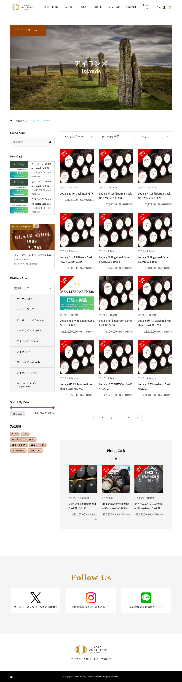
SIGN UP (146, 7)
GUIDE (83, 7)
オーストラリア (25, 309)
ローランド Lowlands (28, 362)
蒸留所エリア (21, 288)
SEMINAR (114, 7)
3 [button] (120, 459)
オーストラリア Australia (30, 320)
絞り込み (18, 413)
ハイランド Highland (28, 341)
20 (129, 418)
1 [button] (112, 459)
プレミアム (35, 450)
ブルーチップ (18, 450)
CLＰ (25, 434)
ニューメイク (37, 445)
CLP (14, 434)
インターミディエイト (23, 439)
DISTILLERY (51, 7)
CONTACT (130, 7)
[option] (83, 492)
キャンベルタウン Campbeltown (27, 385)
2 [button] (116, 459)
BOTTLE (98, 7)
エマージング (18, 445)
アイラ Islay (23, 351)
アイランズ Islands (27, 372)
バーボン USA (24, 299)
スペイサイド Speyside (29, 330)
